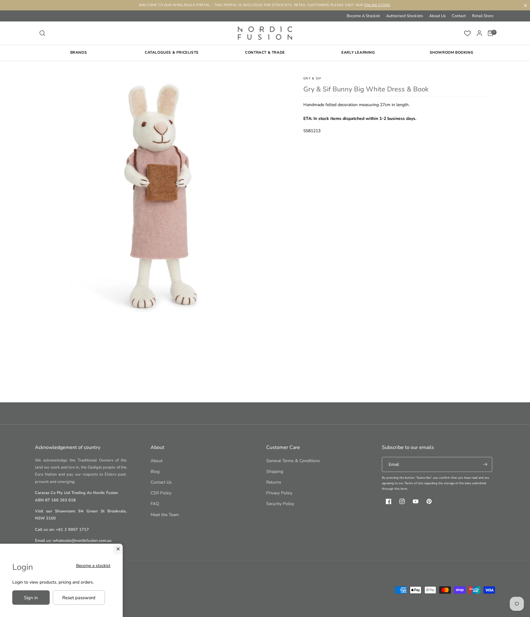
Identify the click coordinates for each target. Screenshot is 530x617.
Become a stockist (93, 566)
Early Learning (358, 52)
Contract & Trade (265, 52)
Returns (273, 482)
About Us (437, 16)
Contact (459, 16)
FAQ (155, 504)
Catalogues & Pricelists (172, 52)
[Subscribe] (485, 464)
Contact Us (161, 482)
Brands (78, 52)
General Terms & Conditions (293, 461)
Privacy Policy (279, 493)
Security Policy (280, 504)
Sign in (31, 598)
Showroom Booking (452, 52)
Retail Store (483, 16)
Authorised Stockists (404, 16)
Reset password (78, 598)
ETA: (307, 118)
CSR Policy (161, 493)
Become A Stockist (363, 16)
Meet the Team (165, 515)
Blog (155, 471)
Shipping (274, 471)
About (157, 461)
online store (377, 5)
